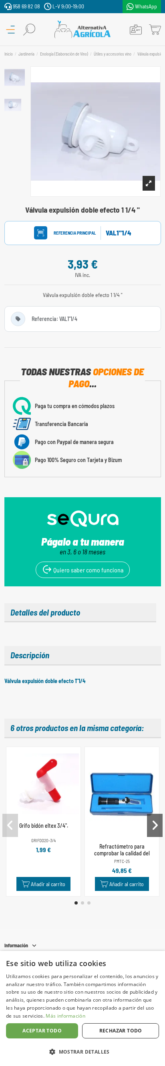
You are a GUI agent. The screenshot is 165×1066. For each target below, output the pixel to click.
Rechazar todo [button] (120, 1030)
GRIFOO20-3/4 (43, 840)
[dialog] (82, 1008)
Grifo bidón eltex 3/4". (43, 825)
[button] (76, 903)
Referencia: (67, 232)
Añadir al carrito (48, 884)
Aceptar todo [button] (42, 1030)
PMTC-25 (122, 861)
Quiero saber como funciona (87, 570)
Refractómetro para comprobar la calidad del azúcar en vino (122, 853)
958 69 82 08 (26, 6)
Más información (65, 1015)
